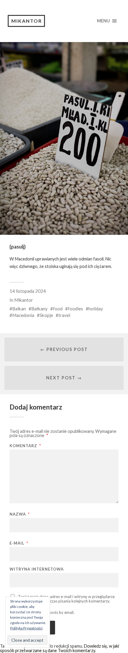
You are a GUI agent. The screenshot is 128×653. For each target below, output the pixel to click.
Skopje (46, 315)
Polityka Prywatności (26, 628)
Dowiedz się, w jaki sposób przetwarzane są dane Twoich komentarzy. (59, 648)
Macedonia (23, 315)
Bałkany (39, 308)
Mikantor (26, 21)
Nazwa (20, 514)
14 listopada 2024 (28, 291)
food (58, 308)
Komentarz (25, 446)
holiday (95, 308)
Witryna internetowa (37, 569)
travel (64, 315)
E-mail (19, 543)
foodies (75, 308)
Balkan (19, 308)
